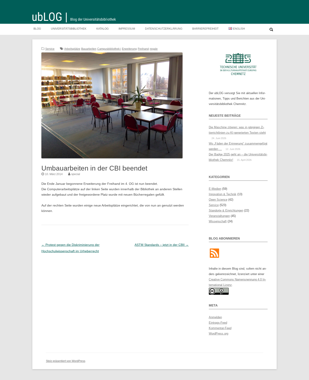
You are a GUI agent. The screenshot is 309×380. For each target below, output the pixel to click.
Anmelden (215, 317)
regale (154, 48)
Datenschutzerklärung (163, 28)
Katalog (102, 28)
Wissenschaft (218, 221)
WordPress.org (218, 333)
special (75, 174)
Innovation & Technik (222, 194)
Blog (37, 28)
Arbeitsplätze (72, 48)
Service (50, 48)
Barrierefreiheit (205, 28)
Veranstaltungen (219, 216)
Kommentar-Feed (220, 328)
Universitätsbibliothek (68, 28)
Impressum (127, 28)
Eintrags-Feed (218, 322)
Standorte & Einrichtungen (226, 210)
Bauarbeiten (88, 48)
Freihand (143, 48)
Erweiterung (129, 48)
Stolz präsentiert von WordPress (65, 361)
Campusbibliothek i (109, 48)
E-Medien (215, 188)
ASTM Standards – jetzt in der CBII (162, 245)
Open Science (218, 199)
